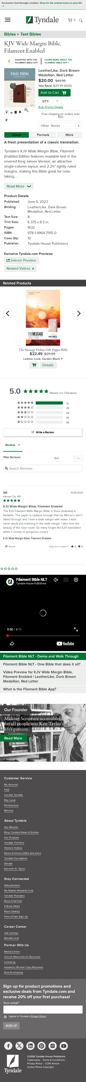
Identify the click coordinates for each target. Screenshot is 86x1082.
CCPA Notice (52, 1063)
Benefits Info (11, 938)
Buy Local (9, 800)
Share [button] (11, 546)
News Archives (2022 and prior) (22, 853)
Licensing (9, 962)
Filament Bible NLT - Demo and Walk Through (40, 656)
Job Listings (11, 933)
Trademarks (33, 1060)
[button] (73, 546)
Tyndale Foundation (15, 858)
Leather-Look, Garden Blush (41, 359)
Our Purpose (11, 837)
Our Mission (11, 827)
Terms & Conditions (54, 1060)
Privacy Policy (38, 1016)
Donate (8, 863)
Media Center (12, 951)
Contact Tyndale (13, 795)
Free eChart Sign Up (16, 916)
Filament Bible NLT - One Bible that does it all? (41, 664)
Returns (8, 810)
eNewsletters (12, 885)
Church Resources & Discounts (22, 957)
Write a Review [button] (45, 432)
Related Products (17, 283)
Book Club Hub (13, 901)
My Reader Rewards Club (18, 890)
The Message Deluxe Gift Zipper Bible (43, 350)
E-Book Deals (12, 906)
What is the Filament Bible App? (29, 689)
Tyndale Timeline (14, 842)
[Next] (78, 313)
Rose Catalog (12, 911)
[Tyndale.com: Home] (42, 20)
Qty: (45, 101)
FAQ (6, 789)
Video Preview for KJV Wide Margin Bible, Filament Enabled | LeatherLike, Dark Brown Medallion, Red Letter (39, 676)
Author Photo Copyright (40, 1067)
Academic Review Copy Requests (23, 967)
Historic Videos (13, 848)
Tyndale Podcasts (14, 895)
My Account (11, 784)
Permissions (11, 805)
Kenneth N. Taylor (14, 868)
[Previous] (8, 313)
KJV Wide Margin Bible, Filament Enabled (27, 538)
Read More (13, 738)
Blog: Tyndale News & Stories (21, 832)
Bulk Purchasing (13, 972)
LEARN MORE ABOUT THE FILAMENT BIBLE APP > (58, 61)
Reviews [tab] (10, 445)
